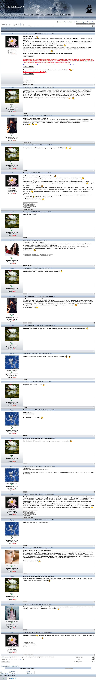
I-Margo (12, 240)
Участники (72, 22)
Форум (41, 14)
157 (51, 548)
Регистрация (63, 14)
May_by (12, 353)
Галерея (36, 14)
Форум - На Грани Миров (6, 25)
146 (51, 240)
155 (54, 494)
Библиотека (56, 14)
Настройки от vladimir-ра (25, 25)
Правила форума (81, 22)
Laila (11, 34)
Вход (70, 14)
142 (51, 115)
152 (54, 410)
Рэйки (14, 25)
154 (54, 466)
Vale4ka (12, 604)
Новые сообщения (63, 22)
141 (54, 87)
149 (54, 325)
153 (54, 438)
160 (51, 632)
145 (50, 212)
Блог (31, 14)
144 (50, 173)
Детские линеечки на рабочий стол (10, 666)
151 (51, 382)
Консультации (48, 14)
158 (54, 576)
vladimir (11, 87)
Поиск (89, 22)
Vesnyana (12, 115)
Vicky (12, 548)
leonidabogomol (12, 678)
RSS (92, 17)
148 (54, 296)
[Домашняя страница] (29, 84)
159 (51, 604)
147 (51, 268)
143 (51, 144)
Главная (26, 14)
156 (54, 520)
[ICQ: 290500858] (32, 84)
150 (51, 353)
